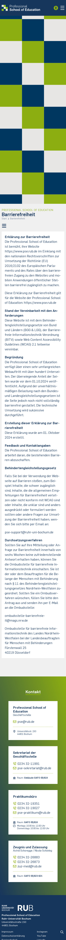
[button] (62, 8)
